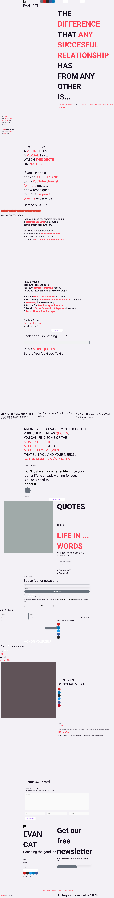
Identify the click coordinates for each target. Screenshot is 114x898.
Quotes (111, 104)
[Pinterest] (59, 705)
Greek (5, 362)
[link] (25, 315)
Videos (65, 890)
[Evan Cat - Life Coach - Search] (65, 1)
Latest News (106, 104)
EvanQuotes (100, 104)
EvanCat (95, 104)
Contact (71, 890)
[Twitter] (58, 630)
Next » (12, 423)
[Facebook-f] (58, 634)
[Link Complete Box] (19, 392)
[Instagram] (58, 637)
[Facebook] (59, 702)
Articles (54, 890)
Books (48, 890)
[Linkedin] (59, 692)
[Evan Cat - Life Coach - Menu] (82, 1)
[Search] (89, 342)
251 (9, 423)
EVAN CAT (30, 6)
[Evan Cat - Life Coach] (24, 1)
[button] (2, 211)
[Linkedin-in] (58, 627)
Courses (43, 890)
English (91, 104)
